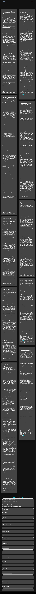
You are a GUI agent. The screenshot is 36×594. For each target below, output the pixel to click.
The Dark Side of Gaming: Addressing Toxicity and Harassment (12, 506)
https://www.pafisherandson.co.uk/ (7, 573)
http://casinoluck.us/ (5, 564)
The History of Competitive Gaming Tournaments (10, 504)
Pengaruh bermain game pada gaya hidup (9, 499)
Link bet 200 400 (5, 509)
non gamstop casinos (5, 535)
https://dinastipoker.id (5, 543)
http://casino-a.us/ (4, 561)
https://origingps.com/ (5, 531)
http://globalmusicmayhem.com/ (6, 524)
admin (5, 91)
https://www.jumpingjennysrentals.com (7, 527)
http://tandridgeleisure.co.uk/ (6, 577)
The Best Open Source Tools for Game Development (10, 501)
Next (28, 497)
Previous (8, 497)
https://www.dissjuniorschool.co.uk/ (7, 571)
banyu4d (21, 377)
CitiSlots (3, 520)
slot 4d (3, 576)
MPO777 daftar (4, 517)
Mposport (3, 510)
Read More (21, 94)
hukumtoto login (5, 512)
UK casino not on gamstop (6, 568)
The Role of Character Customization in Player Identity (11, 502)
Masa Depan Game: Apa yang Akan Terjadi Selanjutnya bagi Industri (9, 12)
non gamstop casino (5, 589)
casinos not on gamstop (5, 538)
